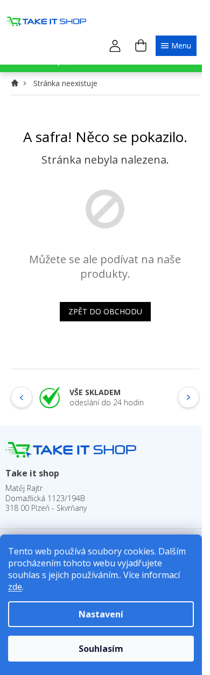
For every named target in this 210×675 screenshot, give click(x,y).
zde (15, 587)
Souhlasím (101, 649)
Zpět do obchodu (105, 311)
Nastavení (101, 614)
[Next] (188, 397)
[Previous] (21, 397)
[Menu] (176, 45)
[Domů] (18, 83)
